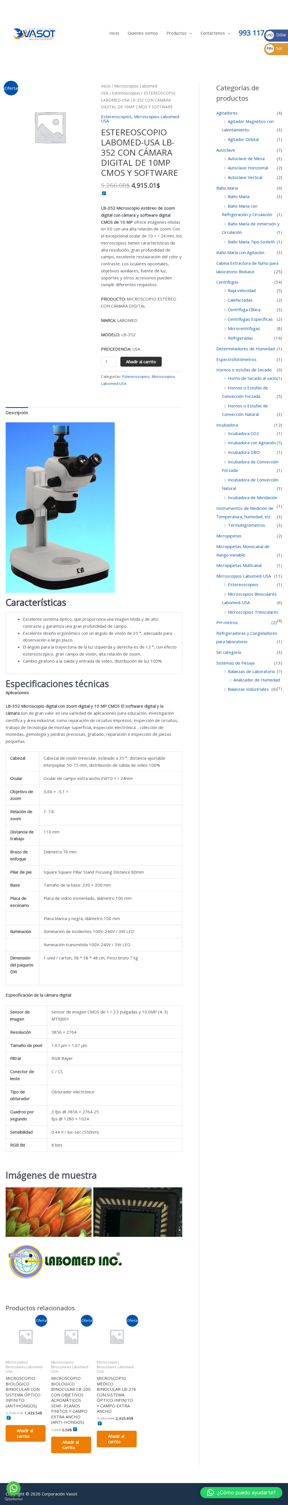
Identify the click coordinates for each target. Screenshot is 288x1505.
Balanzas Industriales (248, 689)
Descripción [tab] (17, 412)
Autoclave (225, 150)
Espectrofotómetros (236, 359)
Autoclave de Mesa (246, 158)
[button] (241, 1492)
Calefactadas (240, 300)
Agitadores (227, 113)
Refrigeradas (240, 338)
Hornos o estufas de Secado (244, 370)
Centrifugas (227, 282)
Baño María (238, 196)
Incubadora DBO (244, 452)
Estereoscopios (126, 93)
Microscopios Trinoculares (253, 612)
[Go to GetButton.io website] (13, 1499)
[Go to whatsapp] (13, 1488)
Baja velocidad (242, 290)
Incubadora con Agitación (252, 442)
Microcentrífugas (244, 328)
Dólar (276, 34)
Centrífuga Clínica (244, 309)
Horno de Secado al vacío (252, 378)
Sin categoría (228, 652)
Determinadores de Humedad (245, 348)
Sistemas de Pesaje (235, 663)
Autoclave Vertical (245, 177)
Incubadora (227, 425)
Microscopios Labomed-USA (141, 119)
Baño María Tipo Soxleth (251, 242)
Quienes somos (143, 33)
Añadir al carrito (141, 361)
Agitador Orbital (243, 139)
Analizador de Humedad (256, 680)
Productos (176, 33)
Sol (274, 48)
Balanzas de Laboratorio (251, 671)
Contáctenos (213, 33)
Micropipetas (229, 536)
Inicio (114, 33)
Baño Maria (227, 188)
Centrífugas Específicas (250, 319)
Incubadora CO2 (243, 433)
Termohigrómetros (246, 525)
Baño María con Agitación (240, 252)
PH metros (227, 622)
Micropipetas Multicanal (239, 565)
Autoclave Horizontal (248, 168)
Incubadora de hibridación (252, 497)
